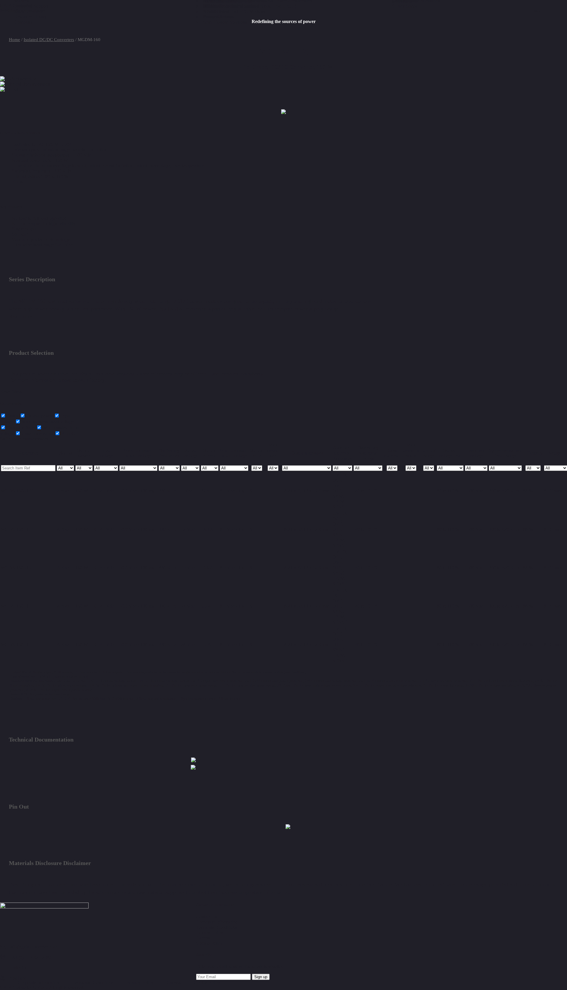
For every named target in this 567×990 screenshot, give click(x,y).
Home (14, 39)
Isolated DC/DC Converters (49, 39)
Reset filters (11, 391)
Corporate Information (38, 982)
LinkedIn (18, 967)
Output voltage (20, 427)
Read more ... (23, 316)
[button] (193, 760)
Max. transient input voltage (47, 421)
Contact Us (206, 916)
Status (12, 415)
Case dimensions (37, 433)
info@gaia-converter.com (33, 946)
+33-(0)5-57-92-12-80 (30, 957)
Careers (174, 982)
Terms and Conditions (92, 982)
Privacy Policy (140, 982)
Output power (39, 415)
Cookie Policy (207, 982)
